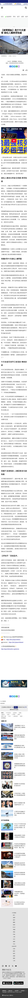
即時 (14, 16)
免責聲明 (17, 990)
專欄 (14, 929)
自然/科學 (14, 946)
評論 (14, 934)
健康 (14, 941)
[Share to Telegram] (14, 66)
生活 (14, 939)
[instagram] (3, 966)
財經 (14, 924)
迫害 (8, 714)
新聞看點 (3, 718)
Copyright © (5, 992)
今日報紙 (14, 912)
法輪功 (3, 714)
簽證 (21, 716)
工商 (14, 960)
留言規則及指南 (2, 703)
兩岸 (26, 16)
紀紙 (14, 948)
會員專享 (8, 16)
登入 (16, 707)
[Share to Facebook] (10, 66)
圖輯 (14, 958)
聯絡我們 (10, 990)
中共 (9, 716)
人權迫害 (15, 716)
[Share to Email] (19, 66)
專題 (14, 932)
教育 (14, 953)
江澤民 (13, 714)
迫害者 (15, 712)
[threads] (9, 966)
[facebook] (6, 966)
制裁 (20, 712)
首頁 (2, 16)
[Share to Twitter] (12, 66)
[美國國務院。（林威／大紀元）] (14, 45)
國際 (14, 922)
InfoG (14, 927)
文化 (14, 943)
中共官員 (8, 712)
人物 (14, 936)
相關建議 (4, 990)
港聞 (22, 16)
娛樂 (14, 955)
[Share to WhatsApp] (17, 66)
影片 (14, 915)
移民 (19, 714)
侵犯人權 (3, 716)
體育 (14, 951)
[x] (12, 966)
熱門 (18, 16)
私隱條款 (23, 990)
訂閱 (25, 707)
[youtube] (16, 966)
